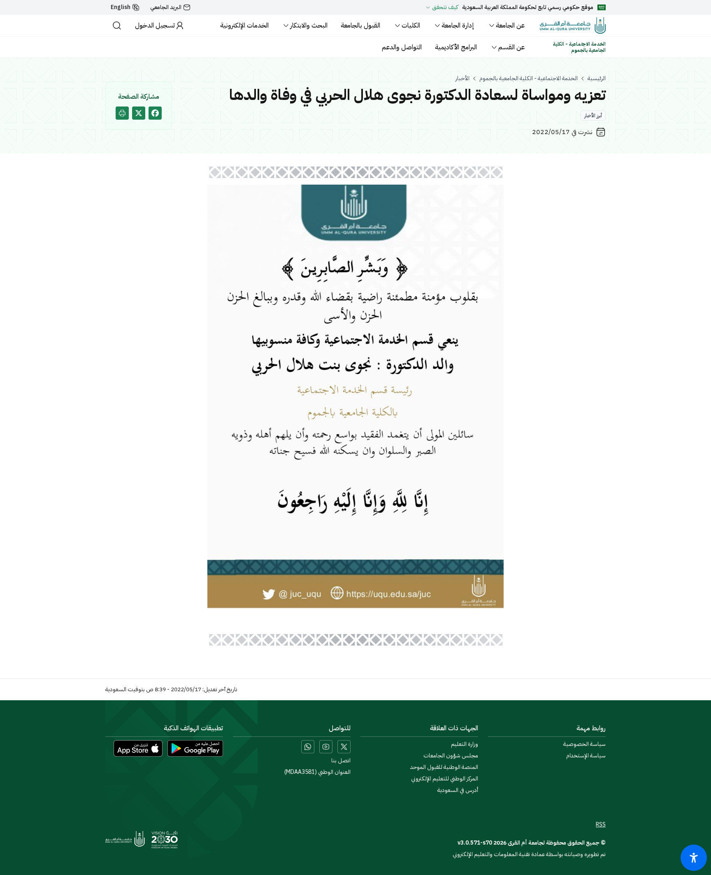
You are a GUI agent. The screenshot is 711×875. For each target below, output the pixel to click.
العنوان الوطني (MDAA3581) (317, 772)
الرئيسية (597, 78)
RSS (601, 825)
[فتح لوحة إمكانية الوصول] (694, 858)
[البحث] (116, 25)
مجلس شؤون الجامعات (450, 756)
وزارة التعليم (464, 744)
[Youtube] (325, 746)
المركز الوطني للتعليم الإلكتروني (444, 779)
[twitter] (138, 113)
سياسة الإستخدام (586, 756)
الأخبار (462, 78)
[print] (122, 113)
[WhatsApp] (307, 746)
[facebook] (155, 113)
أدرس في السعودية (457, 790)
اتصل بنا (341, 761)
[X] (344, 746)
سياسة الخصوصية (584, 744)
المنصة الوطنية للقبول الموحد (444, 767)
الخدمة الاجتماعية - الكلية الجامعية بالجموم (528, 78)
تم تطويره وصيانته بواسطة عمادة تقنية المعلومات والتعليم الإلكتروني (529, 854)
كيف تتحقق (445, 7)
